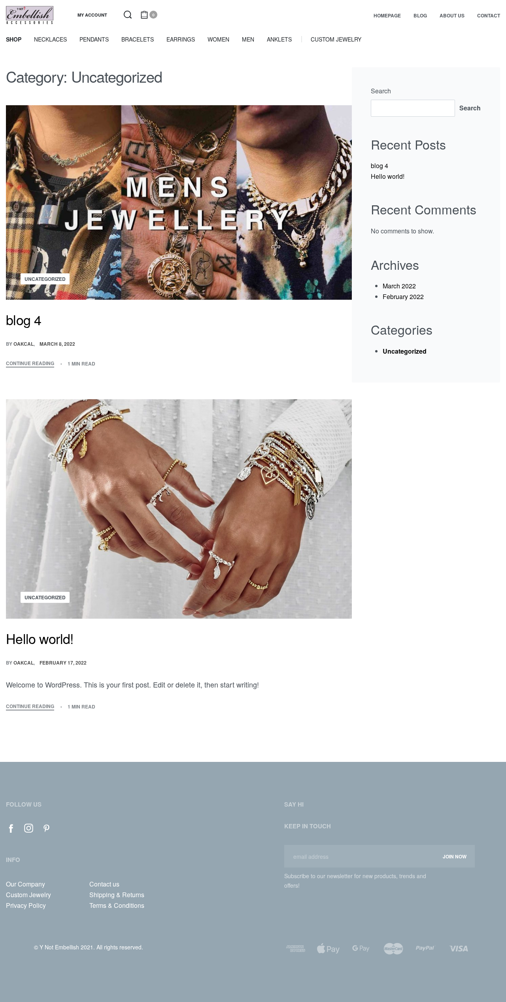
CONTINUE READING (30, 364)
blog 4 (379, 165)
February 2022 (403, 296)
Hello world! (387, 176)
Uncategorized (45, 278)
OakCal (23, 343)
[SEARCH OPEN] (127, 14)
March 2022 (399, 285)
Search (381, 90)
